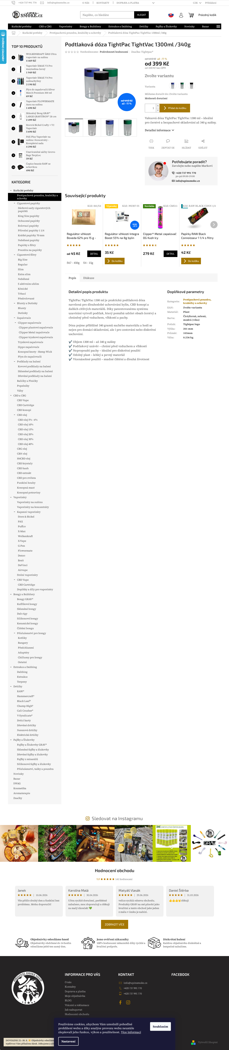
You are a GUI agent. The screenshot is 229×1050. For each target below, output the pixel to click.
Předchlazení (26, 647)
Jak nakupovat (73, 1009)
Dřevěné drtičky (26, 725)
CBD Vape (23, 400)
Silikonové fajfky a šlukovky (34, 764)
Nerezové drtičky (27, 730)
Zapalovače (24, 318)
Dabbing (22, 672)
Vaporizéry (20, 497)
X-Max (22, 531)
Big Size (22, 259)
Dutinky (23, 313)
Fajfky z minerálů (27, 759)
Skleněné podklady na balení (35, 371)
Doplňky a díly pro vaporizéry (35, 589)
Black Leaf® (24, 701)
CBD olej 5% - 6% (27, 420)
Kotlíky (22, 638)
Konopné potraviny (28, 492)
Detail (94, 253)
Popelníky (23, 386)
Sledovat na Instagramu (117, 818)
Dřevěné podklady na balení (35, 376)
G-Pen (21, 546)
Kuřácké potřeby (23, 190)
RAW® (20, 691)
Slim (21, 269)
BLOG (68, 1000)
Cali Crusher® (25, 710)
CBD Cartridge (25, 405)
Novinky (18, 774)
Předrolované (26, 298)
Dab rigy (22, 613)
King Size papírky (28, 216)
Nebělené (23, 279)
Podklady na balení (29, 361)
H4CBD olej (23, 458)
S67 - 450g (73, 263)
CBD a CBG (19, 395)
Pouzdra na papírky (30, 250)
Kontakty (102, 2)
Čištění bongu (25, 628)
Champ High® (25, 706)
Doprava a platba (128, 2)
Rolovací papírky (28, 226)
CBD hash (23, 468)
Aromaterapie (21, 793)
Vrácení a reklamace (77, 1005)
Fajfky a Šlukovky (24, 740)
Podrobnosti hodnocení (114, 52)
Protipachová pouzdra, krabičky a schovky (37, 196)
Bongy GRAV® (25, 599)
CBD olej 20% (25, 434)
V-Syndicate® (24, 715)
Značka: (142, 52)
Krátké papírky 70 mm (31, 235)
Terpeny (22, 681)
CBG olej (22, 449)
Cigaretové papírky (28, 203)
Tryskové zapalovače (30, 342)
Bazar (16, 778)
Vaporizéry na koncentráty (33, 507)
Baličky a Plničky (27, 381)
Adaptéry (23, 652)
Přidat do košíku (177, 108)
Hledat (141, 14)
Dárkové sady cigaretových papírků (34, 209)
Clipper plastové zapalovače (36, 327)
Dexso (21, 555)
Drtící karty (24, 720)
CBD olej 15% (25, 429)
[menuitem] (21, 26)
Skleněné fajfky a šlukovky (33, 749)
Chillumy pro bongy (30, 657)
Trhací (22, 293)
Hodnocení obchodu (114, 870)
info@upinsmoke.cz (135, 983)
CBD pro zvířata (26, 478)
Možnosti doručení (156, 98)
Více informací (131, 1032)
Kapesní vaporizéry (29, 512)
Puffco (22, 526)
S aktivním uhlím (28, 284)
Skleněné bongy (26, 609)
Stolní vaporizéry (27, 575)
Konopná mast (26, 487)
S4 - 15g (88, 263)
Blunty (22, 308)
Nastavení (68, 1041)
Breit (21, 560)
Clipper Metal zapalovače (34, 332)
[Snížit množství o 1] (157, 110)
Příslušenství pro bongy (31, 633)
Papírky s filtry (27, 245)
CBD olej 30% (25, 439)
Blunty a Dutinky (27, 303)
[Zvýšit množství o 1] (157, 106)
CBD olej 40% (25, 444)
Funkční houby (26, 483)
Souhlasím (160, 1026)
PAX (20, 521)
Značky (17, 798)
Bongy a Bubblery (24, 594)
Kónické (23, 289)
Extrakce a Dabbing (25, 667)
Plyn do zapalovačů (30, 356)
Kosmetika (19, 788)
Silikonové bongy (27, 618)
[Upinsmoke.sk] (171, 14)
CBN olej (22, 453)
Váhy (20, 390)
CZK (195, 2)
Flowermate (25, 550)
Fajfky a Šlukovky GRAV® (32, 744)
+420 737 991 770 (133, 988)
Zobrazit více (114, 924)
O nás (85, 2)
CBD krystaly (25, 463)
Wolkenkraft (25, 536)
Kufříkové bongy (27, 604)
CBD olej (22, 415)
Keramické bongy (27, 623)
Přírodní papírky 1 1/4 (31, 230)
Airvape (23, 570)
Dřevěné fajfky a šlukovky (32, 754)
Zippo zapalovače (28, 347)
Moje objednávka (75, 996)
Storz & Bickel (26, 516)
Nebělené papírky (28, 240)
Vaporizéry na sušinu (30, 502)
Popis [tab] (72, 278)
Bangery (23, 643)
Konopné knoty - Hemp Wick (35, 351)
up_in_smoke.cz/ (128, 1002)
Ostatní (22, 662)
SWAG (17, 783)
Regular (23, 264)
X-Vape (22, 541)
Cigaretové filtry (26, 254)
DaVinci (23, 565)
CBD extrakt (24, 473)
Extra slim (24, 274)
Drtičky (17, 686)
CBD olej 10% (25, 424)
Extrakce (22, 677)
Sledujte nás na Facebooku (121, 1002)
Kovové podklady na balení (34, 366)
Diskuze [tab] (88, 278)
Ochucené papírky (29, 221)
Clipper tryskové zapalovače (36, 337)
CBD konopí (24, 410)
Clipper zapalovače (29, 323)
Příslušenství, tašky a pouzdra (35, 769)
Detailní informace (158, 130)
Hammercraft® (25, 696)
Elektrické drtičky (27, 735)
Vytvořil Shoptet (208, 1042)
